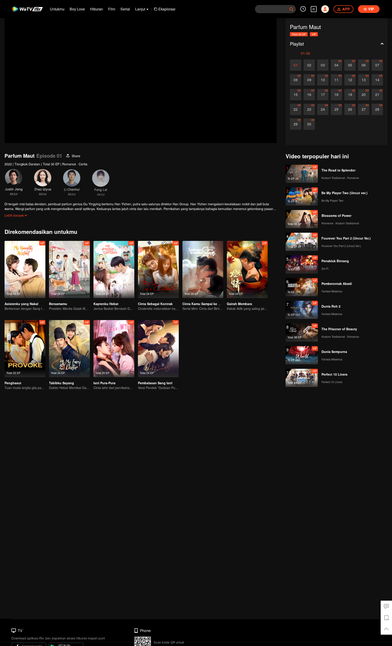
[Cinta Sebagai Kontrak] (158, 269)
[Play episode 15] (295, 94)
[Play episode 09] (309, 80)
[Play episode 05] (350, 65)
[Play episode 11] (336, 80)
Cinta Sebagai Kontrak (155, 303)
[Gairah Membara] (247, 269)
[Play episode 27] (363, 109)
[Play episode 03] (322, 65)
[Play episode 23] (309, 109)
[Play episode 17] (322, 94)
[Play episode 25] (336, 109)
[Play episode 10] (322, 80)
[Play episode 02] (309, 65)
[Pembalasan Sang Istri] (158, 348)
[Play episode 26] (350, 109)
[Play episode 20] (363, 94)
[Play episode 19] (350, 94)
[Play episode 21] (377, 94)
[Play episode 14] (377, 80)
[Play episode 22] (295, 109)
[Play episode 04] (336, 65)
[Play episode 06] (363, 65)
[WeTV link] (27, 9)
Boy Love (77, 9)
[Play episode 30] (309, 124)
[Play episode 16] (309, 94)
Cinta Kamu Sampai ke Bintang (206, 303)
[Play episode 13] (363, 80)
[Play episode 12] (350, 80)
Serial (125, 9)
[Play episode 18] (336, 94)
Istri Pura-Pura (104, 383)
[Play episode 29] (295, 124)
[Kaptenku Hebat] (113, 269)
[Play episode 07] (377, 65)
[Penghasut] (25, 348)
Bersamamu (58, 303)
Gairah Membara (239, 303)
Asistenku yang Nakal (21, 303)
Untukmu (57, 9)
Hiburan (96, 9)
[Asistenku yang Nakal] (25, 269)
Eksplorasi (166, 9)
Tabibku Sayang (61, 383)
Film (111, 9)
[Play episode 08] (295, 80)
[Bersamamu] (69, 269)
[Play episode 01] (295, 65)
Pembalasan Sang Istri (155, 383)
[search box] (291, 9)
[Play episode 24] (322, 109)
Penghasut (13, 383)
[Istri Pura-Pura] (113, 348)
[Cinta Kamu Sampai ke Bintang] (202, 269)
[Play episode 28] (377, 109)
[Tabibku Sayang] (69, 348)
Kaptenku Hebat (105, 303)
